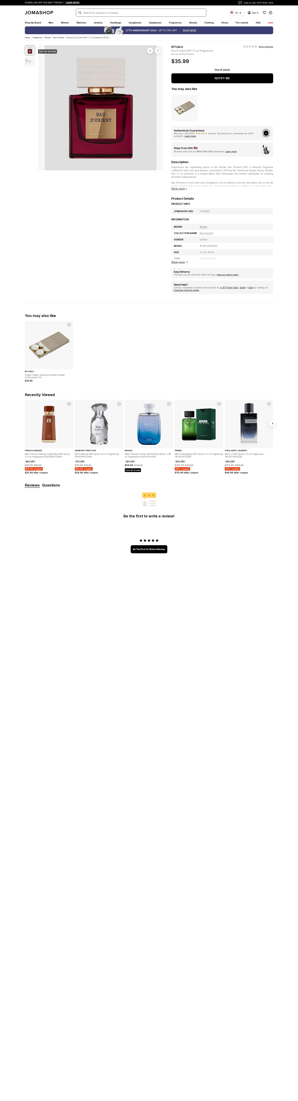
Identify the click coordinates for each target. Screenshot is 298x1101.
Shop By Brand (33, 22)
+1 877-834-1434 (229, 287)
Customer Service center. (186, 290)
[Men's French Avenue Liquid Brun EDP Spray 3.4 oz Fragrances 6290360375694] (69, 404)
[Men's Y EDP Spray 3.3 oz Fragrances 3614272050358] (269, 404)
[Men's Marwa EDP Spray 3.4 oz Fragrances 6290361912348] (119, 404)
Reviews (32, 485)
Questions (51, 485)
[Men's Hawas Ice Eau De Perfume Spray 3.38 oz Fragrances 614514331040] (169, 404)
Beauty (193, 22)
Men (51, 22)
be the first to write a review (149, 549)
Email (242, 287)
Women (65, 22)
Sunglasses (135, 22)
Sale (270, 22)
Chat (250, 287)
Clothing (209, 22)
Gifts (258, 22)
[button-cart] (270, 12)
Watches (81, 22)
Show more (178, 188)
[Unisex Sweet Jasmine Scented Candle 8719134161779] (69, 325)
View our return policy (228, 274)
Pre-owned (242, 22)
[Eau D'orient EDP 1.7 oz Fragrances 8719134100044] (157, 51)
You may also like (184, 89)
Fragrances (175, 22)
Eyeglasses (155, 22)
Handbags (115, 22)
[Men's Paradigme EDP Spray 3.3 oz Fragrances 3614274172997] (219, 404)
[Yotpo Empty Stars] (250, 46)
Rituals (48, 37)
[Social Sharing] (150, 51)
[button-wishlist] (264, 12)
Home (27, 37)
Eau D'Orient (58, 37)
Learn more (190, 136)
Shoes (224, 22)
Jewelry (98, 22)
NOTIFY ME (222, 78)
